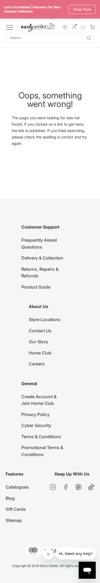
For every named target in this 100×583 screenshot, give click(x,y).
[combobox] (50, 38)
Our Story (38, 341)
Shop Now (82, 9)
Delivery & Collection (42, 258)
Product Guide (35, 287)
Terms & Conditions (41, 436)
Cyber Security (36, 425)
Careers (37, 363)
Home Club (40, 353)
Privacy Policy (35, 414)
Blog (10, 498)
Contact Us (40, 330)
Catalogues (17, 487)
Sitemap (14, 520)
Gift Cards (16, 509)
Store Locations (45, 319)
